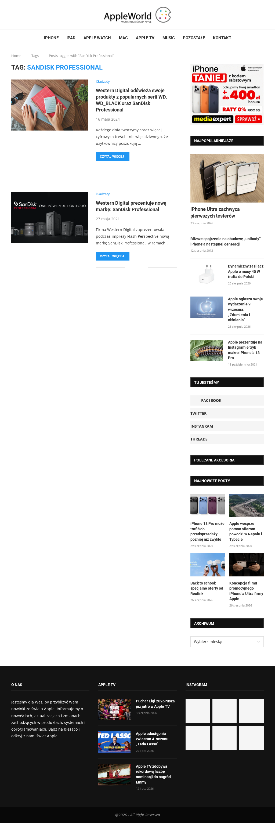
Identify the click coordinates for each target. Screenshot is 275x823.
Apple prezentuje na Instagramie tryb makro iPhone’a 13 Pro (245, 350)
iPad (71, 37)
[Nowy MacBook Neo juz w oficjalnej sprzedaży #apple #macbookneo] (251, 710)
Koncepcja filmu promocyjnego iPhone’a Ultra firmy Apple (246, 591)
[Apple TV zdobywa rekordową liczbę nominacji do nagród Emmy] (114, 774)
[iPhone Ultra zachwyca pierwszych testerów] (227, 178)
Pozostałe (194, 37)
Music (168, 37)
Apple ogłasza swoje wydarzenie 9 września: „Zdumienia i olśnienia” (245, 309)
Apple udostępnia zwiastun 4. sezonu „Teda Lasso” (152, 738)
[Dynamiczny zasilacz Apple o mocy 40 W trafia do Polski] (206, 274)
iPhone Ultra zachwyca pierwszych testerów (215, 212)
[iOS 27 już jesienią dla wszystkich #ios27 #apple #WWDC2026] (224, 710)
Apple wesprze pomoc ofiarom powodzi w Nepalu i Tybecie (245, 531)
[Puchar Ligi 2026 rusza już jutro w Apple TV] (114, 709)
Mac (123, 37)
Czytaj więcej (112, 156)
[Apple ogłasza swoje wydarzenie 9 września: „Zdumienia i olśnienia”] (206, 307)
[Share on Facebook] (133, 167)
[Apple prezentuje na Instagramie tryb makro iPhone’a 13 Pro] (206, 350)
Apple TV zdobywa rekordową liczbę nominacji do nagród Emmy (153, 774)
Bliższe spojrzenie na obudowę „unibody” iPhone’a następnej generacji (225, 241)
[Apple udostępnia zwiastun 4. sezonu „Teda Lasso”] (114, 742)
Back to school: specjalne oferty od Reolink (206, 588)
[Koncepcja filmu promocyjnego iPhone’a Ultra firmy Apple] (246, 564)
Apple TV (145, 37)
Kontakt (222, 37)
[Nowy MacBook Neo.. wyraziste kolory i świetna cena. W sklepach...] (197, 737)
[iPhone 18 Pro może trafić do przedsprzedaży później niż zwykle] (207, 505)
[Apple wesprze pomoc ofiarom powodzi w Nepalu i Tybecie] (246, 505)
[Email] (31, 14)
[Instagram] (21, 14)
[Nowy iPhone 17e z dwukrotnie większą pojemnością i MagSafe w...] (224, 737)
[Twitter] (18, 14)
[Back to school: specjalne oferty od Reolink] (207, 564)
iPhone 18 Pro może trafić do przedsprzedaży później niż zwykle (207, 531)
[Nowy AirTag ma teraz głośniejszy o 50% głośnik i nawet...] (251, 737)
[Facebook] (13, 14)
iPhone (51, 37)
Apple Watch (97, 37)
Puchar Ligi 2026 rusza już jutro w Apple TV (155, 704)
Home (16, 55)
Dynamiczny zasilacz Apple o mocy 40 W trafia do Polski (245, 271)
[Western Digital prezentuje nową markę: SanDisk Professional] (49, 217)
